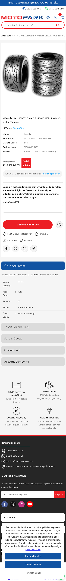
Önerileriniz (12, 350)
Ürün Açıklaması (15, 265)
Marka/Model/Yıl (11, 202)
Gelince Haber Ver (28, 224)
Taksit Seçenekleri (16, 327)
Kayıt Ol (59, 494)
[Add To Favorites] (59, 224)
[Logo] (22, 18)
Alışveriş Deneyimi (16, 361)
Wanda (27, 134)
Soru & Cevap (13, 338)
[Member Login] (55, 17)
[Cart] (63, 17)
